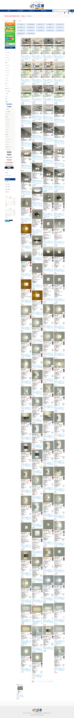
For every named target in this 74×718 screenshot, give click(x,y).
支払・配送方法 (20, 10)
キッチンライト (50, 30)
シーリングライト (40, 30)
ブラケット (50, 27)
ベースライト (21, 27)
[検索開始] (69, 11)
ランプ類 (21, 24)
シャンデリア (40, 27)
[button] (17, 693)
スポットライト (59, 24)
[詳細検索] (66, 10)
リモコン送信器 (30, 24)
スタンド (59, 27)
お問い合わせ (43, 10)
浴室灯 (21, 30)
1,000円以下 (7, 181)
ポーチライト (31, 27)
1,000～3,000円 (7, 184)
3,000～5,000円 (7, 186)
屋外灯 (50, 24)
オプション (60, 30)
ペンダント (31, 30)
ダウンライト (40, 24)
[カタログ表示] (73, 11)
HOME (9, 10)
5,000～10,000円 (7, 189)
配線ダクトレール (21, 33)
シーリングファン (31, 33)
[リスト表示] (71, 11)
